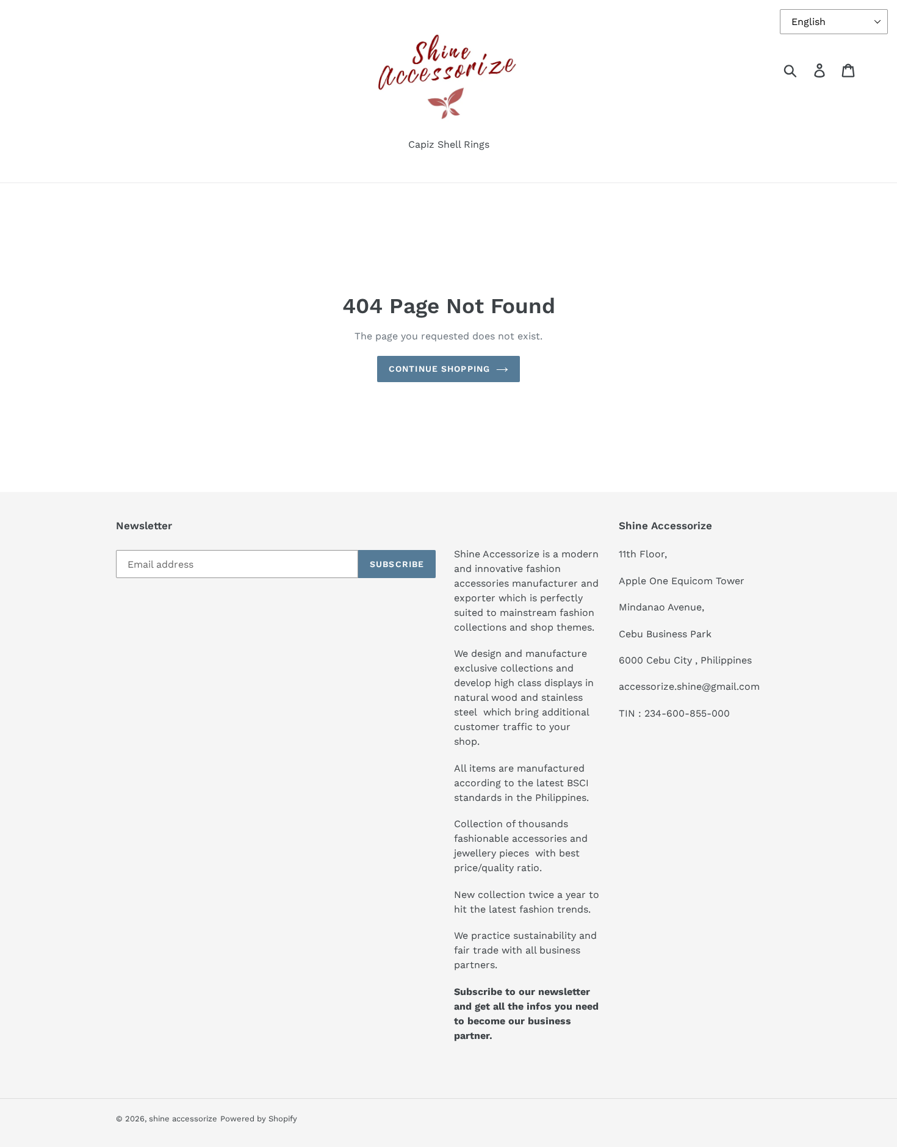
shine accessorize (183, 1118)
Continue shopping (439, 369)
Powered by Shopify (258, 1118)
